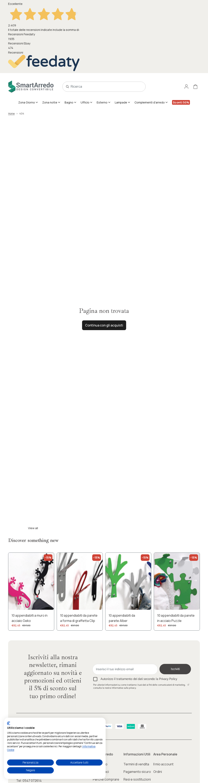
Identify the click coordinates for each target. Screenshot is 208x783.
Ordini (157, 771)
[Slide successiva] (51, 581)
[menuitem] (28, 102)
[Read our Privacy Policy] (188, 685)
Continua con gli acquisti (104, 325)
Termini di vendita (136, 764)
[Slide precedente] (11, 581)
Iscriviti (175, 669)
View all (33, 528)
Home (11, 113)
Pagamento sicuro (137, 771)
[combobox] (99, 87)
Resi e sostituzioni (137, 779)
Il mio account (163, 764)
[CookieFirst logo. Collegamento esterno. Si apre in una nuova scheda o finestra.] (8, 723)
